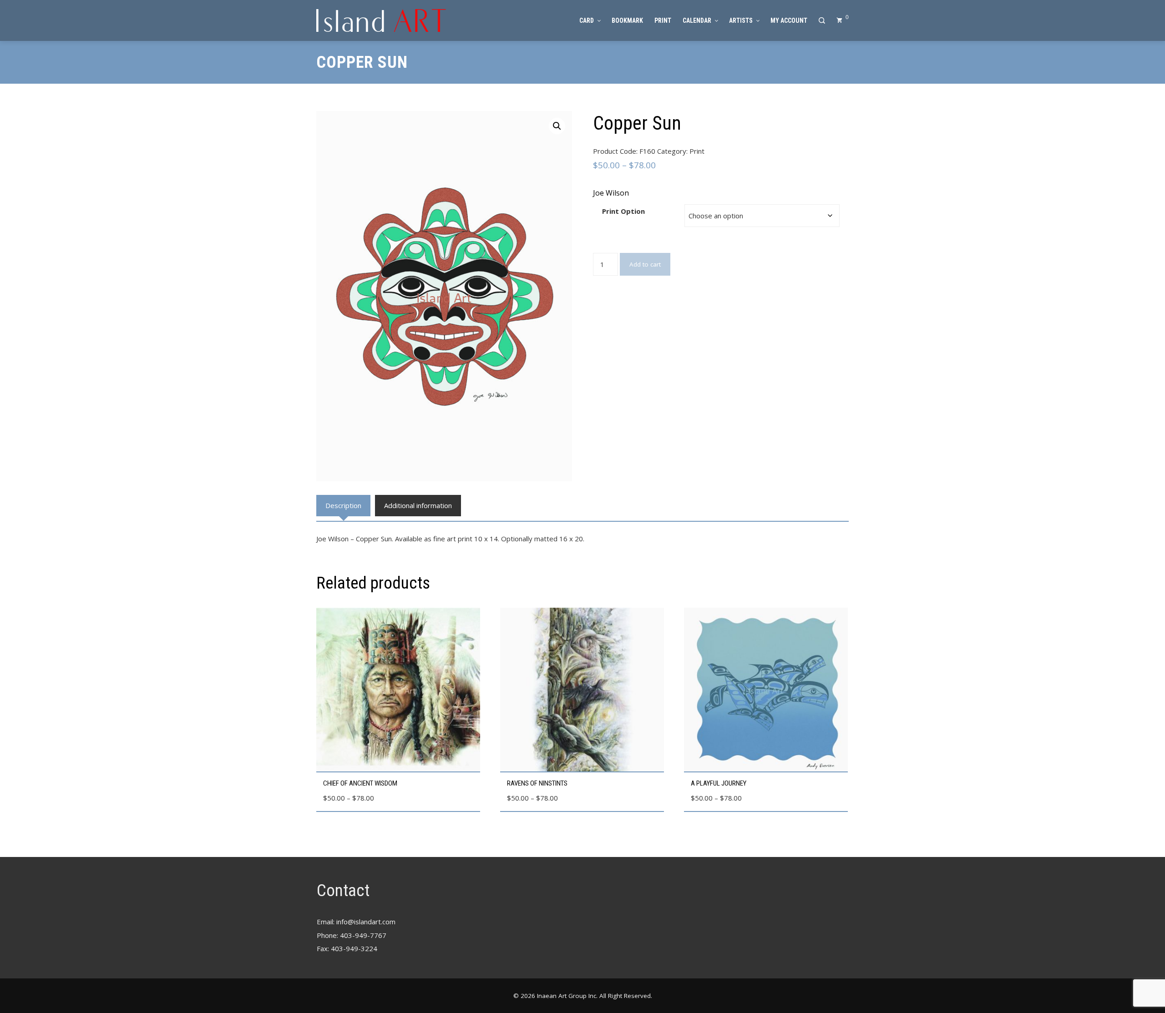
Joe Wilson (611, 193)
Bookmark (627, 20)
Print (662, 20)
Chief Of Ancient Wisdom (360, 783)
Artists (741, 20)
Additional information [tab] (418, 505)
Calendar (697, 20)
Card (586, 20)
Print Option (623, 211)
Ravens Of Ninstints (537, 783)
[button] (557, 126)
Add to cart (645, 264)
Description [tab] (343, 505)
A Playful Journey (718, 783)
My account (788, 20)
